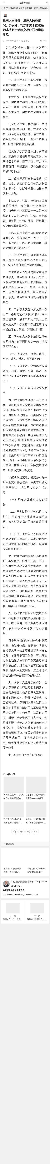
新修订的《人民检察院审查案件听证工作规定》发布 (36, 872)
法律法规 (14, 8)
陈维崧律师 (25, 3)
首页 (6, 8)
